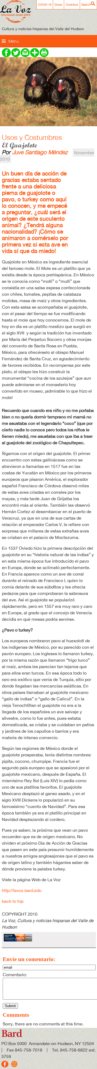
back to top (12, 901)
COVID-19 (44, 4)
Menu (13, 41)
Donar (58, 4)
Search (86, 4)
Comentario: (15, 974)
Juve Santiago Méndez (40, 152)
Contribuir (71, 4)
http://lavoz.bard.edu (21, 890)
